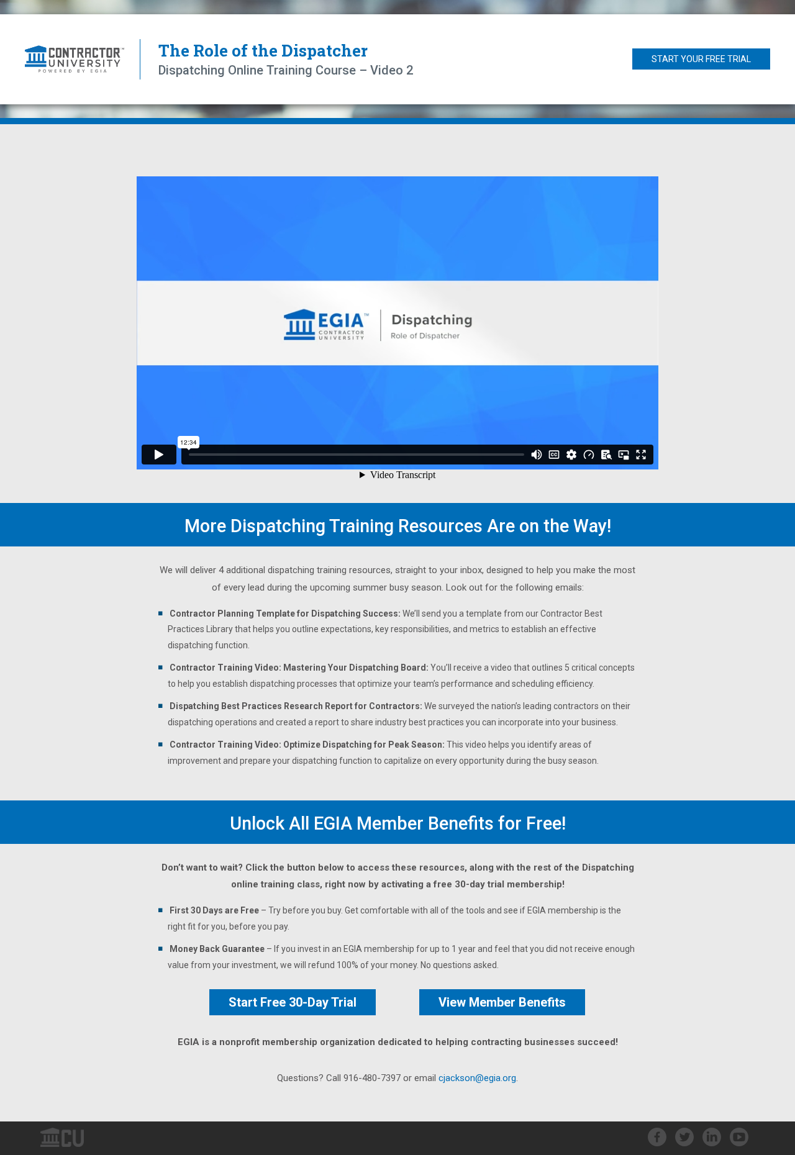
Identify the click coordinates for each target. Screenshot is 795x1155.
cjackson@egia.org (477, 1078)
